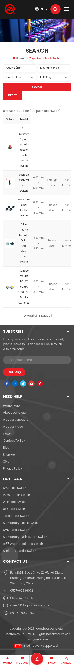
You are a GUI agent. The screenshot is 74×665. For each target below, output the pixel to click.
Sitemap (9, 454)
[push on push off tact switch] (10, 183)
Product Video (13, 426)
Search (37, 87)
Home (20, 58)
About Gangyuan (15, 412)
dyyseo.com (39, 639)
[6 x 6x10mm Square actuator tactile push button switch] (10, 147)
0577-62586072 (21, 590)
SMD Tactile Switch (16, 529)
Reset (12, 95)
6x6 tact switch (14, 509)
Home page (11, 405)
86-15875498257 (22, 613)
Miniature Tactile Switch (19, 550)
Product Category (15, 419)
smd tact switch (14, 488)
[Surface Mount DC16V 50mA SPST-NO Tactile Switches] (10, 287)
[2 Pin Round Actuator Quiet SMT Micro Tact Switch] (10, 243)
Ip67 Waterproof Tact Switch (23, 543)
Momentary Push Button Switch (25, 536)
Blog (6, 447)
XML (6, 461)
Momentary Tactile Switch (21, 522)
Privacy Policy (12, 468)
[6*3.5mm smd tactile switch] (10, 208)
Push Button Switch (16, 495)
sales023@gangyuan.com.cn (31, 605)
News (7, 433)
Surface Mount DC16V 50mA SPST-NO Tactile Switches (23, 287)
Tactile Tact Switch (16, 515)
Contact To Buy (14, 440)
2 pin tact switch (15, 502)
